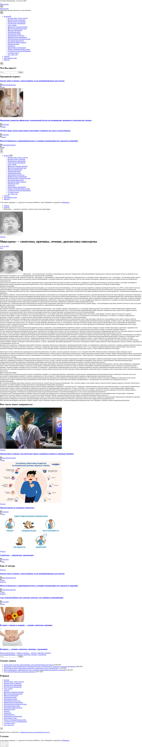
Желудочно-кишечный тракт (17, 28)
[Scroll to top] (4, 744)
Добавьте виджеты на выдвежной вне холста (35, 732)
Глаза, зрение (12, 25)
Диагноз (6, 56)
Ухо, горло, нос (13, 54)
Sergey (4, 127)
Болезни (6, 16)
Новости (7, 60)
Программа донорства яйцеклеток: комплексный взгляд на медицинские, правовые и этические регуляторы (46, 120)
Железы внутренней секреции (18, 27)
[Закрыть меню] (1, 728)
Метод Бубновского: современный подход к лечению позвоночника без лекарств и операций (39, 141)
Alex (3, 87)
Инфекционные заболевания (17, 37)
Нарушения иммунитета (16, 41)
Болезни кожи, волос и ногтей (18, 18)
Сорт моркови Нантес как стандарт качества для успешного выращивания (31, 598)
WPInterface (65, 202)
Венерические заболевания (17, 21)
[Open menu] (1, 12)
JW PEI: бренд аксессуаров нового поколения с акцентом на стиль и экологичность (35, 131)
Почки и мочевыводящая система (19, 49)
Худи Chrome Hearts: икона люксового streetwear (20, 672)
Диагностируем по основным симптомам (17, 508)
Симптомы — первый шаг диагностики (17, 555)
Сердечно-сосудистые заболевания (19, 51)
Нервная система (13, 44)
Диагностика (4, 4)
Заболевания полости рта (16, 35)
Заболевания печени (14, 34)
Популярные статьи (10, 58)
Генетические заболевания (16, 23)
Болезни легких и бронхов (16, 20)
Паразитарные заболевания (17, 47)
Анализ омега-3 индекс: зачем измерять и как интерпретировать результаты (32, 81)
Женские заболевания (15, 30)
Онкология (11, 46)
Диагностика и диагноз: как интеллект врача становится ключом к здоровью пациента (37, 454)
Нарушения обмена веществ (17, 42)
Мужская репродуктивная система (19, 39)
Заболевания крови (14, 32)
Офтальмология (9, 714)
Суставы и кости (13, 53)
